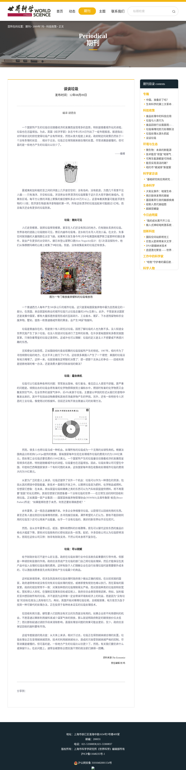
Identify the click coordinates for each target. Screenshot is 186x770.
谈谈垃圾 (151, 138)
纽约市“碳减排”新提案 (158, 167)
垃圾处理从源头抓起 (157, 133)
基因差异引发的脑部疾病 (160, 200)
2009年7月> (39, 26)
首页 (59, 11)
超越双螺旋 (152, 208)
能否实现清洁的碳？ (157, 163)
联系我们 (117, 11)
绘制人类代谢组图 (156, 204)
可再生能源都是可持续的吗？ (162, 158)
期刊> (28, 26)
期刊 (87, 11)
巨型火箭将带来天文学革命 (161, 241)
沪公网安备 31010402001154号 (94, 762)
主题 (102, 11)
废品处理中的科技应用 (158, 116)
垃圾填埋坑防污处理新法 (160, 129)
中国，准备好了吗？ (157, 100)
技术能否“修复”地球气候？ (161, 154)
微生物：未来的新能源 (158, 150)
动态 (72, 11)
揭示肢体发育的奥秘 (157, 195)
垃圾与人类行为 (155, 120)
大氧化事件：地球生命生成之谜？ (165, 191)
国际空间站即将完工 (157, 237)
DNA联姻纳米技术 (156, 245)
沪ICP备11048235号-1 (93, 754)
